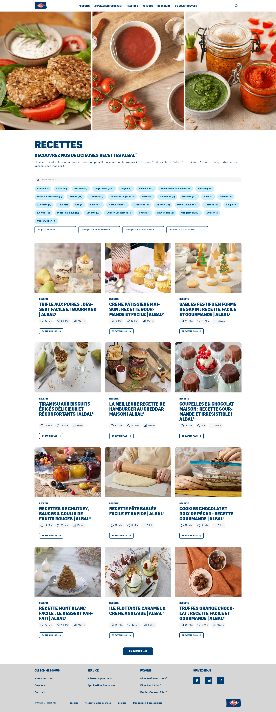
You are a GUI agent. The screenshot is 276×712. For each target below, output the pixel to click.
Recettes (132, 6)
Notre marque (43, 679)
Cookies (122, 703)
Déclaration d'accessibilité (147, 703)
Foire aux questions (99, 679)
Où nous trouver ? (186, 6)
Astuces (148, 6)
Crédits (74, 703)
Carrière (39, 685)
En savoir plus (49, 331)
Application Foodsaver (108, 6)
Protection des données (98, 703)
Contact (39, 692)
